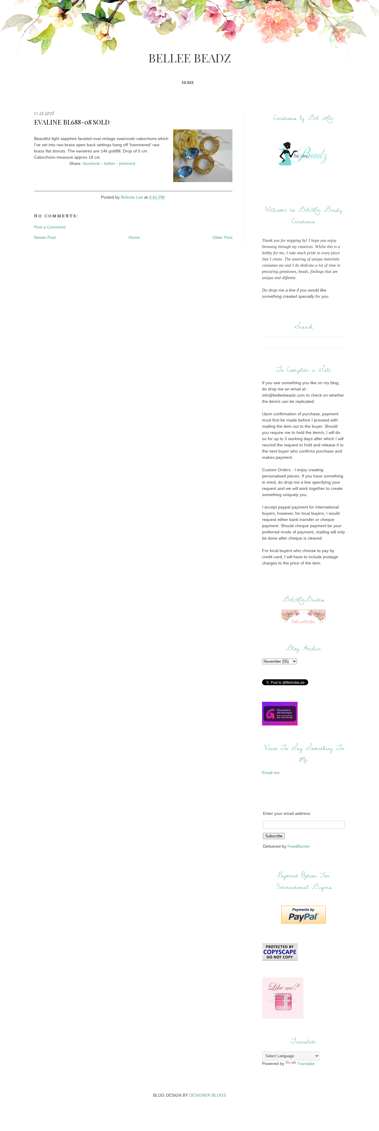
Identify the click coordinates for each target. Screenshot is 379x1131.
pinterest (127, 163)
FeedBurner (299, 846)
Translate (306, 1063)
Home (188, 82)
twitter (109, 163)
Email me (271, 772)
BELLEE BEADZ (189, 57)
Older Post (222, 237)
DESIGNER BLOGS (207, 1095)
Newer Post (45, 237)
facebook (91, 163)
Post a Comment (49, 227)
